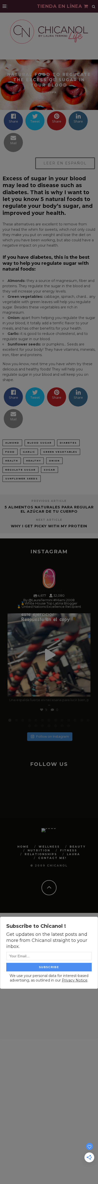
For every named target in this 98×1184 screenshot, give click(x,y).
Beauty (78, 846)
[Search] (93, 6)
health (11, 460)
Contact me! (52, 858)
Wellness (49, 846)
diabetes (68, 442)
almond (12, 442)
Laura (73, 854)
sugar (49, 469)
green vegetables (60, 451)
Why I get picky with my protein (49, 526)
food (10, 451)
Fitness (68, 850)
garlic (29, 451)
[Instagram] (84, 690)
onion (54, 460)
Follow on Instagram (52, 736)
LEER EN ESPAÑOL (65, 163)
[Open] (49, 655)
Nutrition (39, 850)
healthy (33, 460)
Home (23, 846)
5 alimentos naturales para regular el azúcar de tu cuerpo (49, 509)
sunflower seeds (21, 478)
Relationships (41, 854)
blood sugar (39, 442)
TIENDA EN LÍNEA (60, 6)
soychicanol (48, 618)
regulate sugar (20, 469)
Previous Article (49, 501)
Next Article (49, 520)
